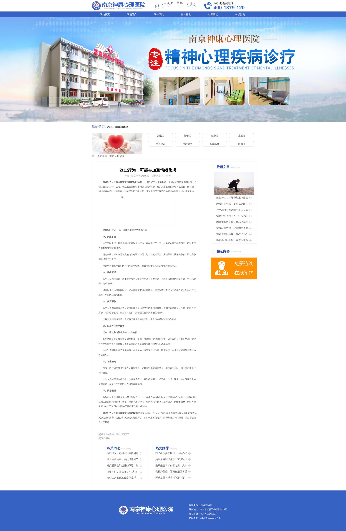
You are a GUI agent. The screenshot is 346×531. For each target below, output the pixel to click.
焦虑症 (214, 135)
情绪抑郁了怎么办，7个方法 (122, 471)
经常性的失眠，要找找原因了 (115, 434)
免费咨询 (244, 263)
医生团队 (159, 14)
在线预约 (244, 272)
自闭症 (241, 143)
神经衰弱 (187, 143)
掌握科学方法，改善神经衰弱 (232, 228)
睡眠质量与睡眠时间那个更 (170, 477)
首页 (111, 156)
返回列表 (105, 438)
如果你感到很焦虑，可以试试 (171, 459)
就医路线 (213, 14)
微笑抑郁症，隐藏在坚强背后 (171, 471)
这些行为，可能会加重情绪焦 (122, 453)
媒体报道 (186, 14)
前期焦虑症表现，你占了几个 (232, 234)
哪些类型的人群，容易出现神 (232, 222)
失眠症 (160, 135)
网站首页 (105, 14)
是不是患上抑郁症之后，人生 (171, 465)
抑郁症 (187, 135)
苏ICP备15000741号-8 (210, 518)
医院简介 (132, 14)
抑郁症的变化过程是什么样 (121, 477)
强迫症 (241, 135)
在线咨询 (240, 14)
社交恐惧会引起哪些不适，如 (122, 465)
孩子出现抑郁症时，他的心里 (171, 453)
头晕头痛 (214, 143)
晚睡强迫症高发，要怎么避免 (232, 240)
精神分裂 (160, 143)
